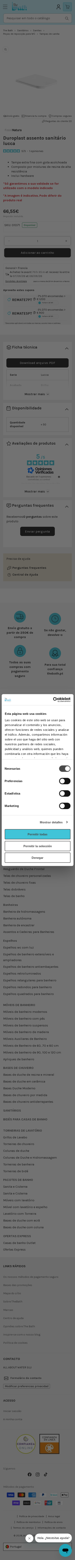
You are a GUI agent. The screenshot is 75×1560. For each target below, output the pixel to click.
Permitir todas (37, 834)
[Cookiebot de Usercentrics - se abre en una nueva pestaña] (53, 699)
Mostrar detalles (51, 822)
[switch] (64, 781)
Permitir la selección (37, 846)
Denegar (37, 857)
